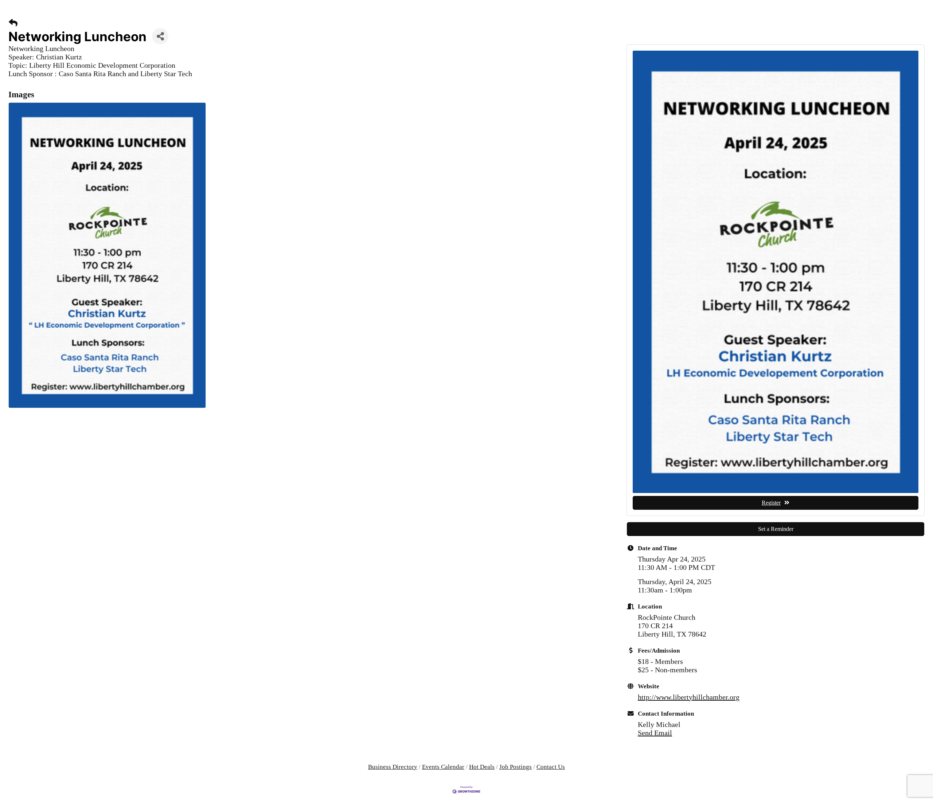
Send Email (655, 733)
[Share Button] (160, 36)
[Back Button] (13, 23)
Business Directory (392, 766)
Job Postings (515, 766)
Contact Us (550, 766)
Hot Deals (482, 766)
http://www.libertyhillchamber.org (688, 697)
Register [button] (771, 503)
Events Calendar (443, 766)
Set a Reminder (775, 529)
